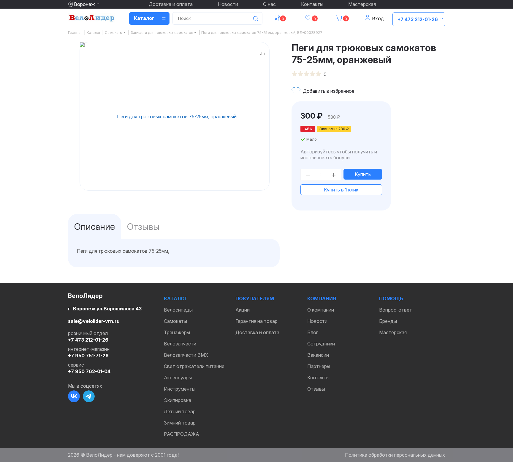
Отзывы (316, 389)
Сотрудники (321, 344)
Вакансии (318, 355)
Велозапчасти (180, 344)
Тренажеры (177, 332)
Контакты (312, 4)
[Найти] (255, 18)
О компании (320, 310)
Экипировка (177, 400)
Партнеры (318, 366)
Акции (242, 310)
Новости (228, 4)
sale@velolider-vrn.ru (94, 321)
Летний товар (180, 411)
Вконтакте (74, 396)
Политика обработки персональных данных (395, 455)
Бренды (388, 321)
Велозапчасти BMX (186, 355)
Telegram (89, 396)
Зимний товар (180, 423)
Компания (321, 298)
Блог (312, 332)
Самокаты (175, 321)
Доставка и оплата (171, 4)
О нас (269, 4)
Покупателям (254, 298)
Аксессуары (178, 378)
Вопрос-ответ (395, 310)
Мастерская (362, 4)
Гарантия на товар (256, 321)
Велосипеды (178, 310)
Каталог (175, 298)
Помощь (391, 298)
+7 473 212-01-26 (418, 19)
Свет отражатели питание (194, 366)
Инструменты (179, 389)
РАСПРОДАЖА (181, 434)
